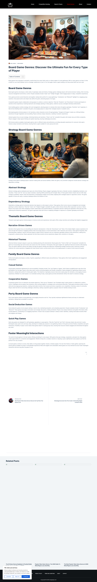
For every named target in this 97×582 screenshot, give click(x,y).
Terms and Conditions (50, 573)
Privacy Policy (38, 573)
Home (32, 4)
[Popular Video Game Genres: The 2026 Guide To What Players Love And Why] (48, 513)
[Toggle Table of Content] (22, 77)
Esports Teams (58, 4)
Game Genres (70, 4)
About (80, 4)
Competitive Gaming (44, 4)
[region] (17, 572)
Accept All (26, 576)
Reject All (17, 576)
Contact (89, 4)
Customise (8, 576)
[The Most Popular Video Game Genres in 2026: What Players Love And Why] (77, 513)
